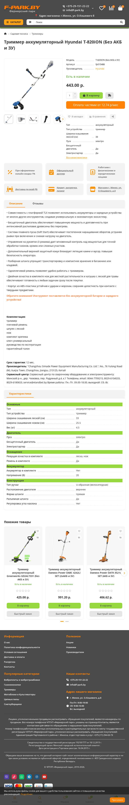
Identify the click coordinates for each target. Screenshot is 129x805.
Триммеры (37, 33)
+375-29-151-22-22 (77, 6)
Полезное (73, 636)
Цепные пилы (11, 699)
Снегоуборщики (13, 704)
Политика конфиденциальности (22, 647)
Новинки (71, 647)
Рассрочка (9, 661)
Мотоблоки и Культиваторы (19, 694)
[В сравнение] (37, 537)
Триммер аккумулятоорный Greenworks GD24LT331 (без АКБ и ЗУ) (23, 574)
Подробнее (26, 794)
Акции (69, 642)
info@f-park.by (75, 10)
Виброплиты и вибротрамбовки (22, 679)
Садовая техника (19, 33)
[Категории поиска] (30, 22)
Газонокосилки (12, 684)
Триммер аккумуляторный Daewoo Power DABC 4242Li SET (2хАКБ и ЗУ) (64, 573)
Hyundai (100, 68)
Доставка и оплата (14, 656)
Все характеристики (76, 157)
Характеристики (20, 393)
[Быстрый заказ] (109, 95)
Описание (16, 203)
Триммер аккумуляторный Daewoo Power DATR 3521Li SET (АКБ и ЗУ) (106, 573)
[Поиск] (121, 22)
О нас (7, 642)
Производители (75, 652)
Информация (14, 636)
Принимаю (117, 799)
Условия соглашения (15, 652)
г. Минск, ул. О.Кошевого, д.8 (85, 697)
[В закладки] (37, 530)
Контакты (9, 666)
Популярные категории (21, 674)
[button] (4, 119)
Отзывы (38, 203)
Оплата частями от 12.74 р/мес (95, 105)
